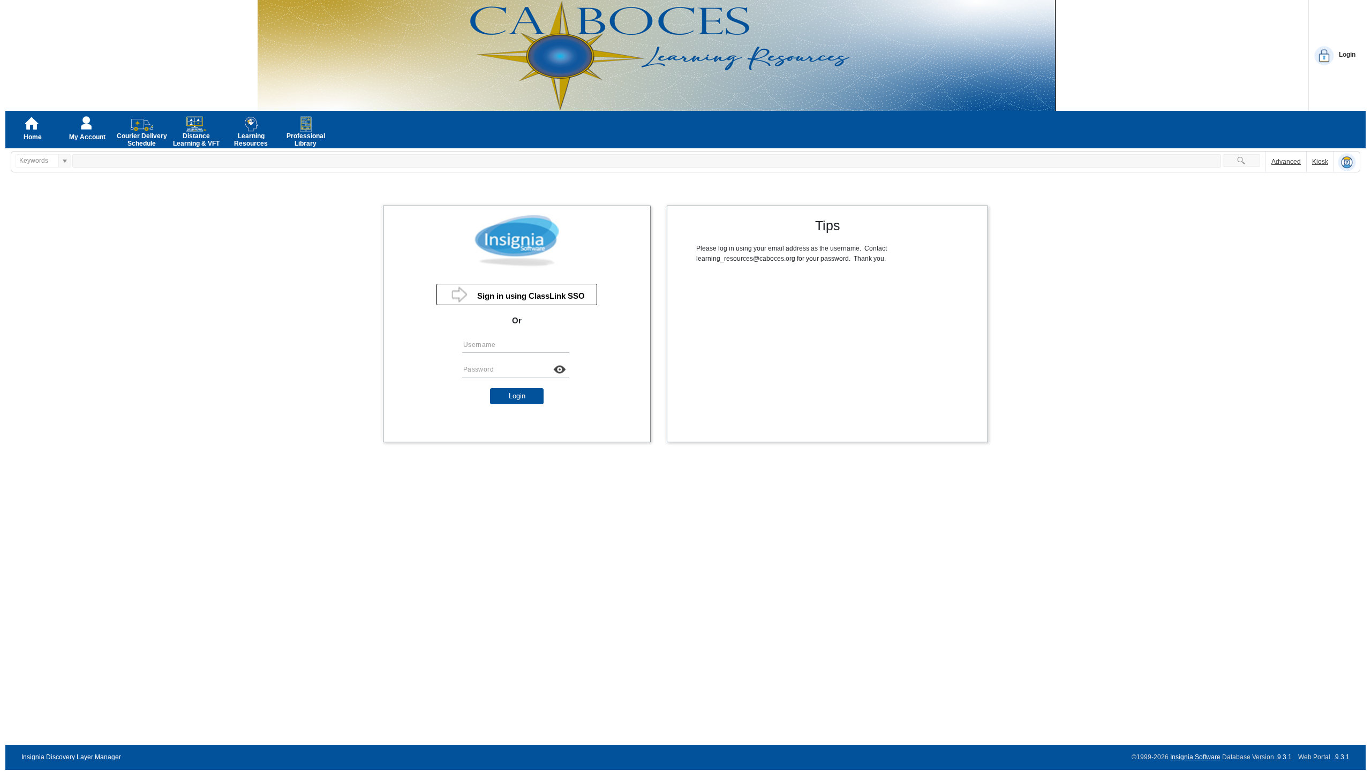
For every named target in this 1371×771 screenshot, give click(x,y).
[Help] (1347, 162)
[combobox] (37, 161)
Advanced (1286, 161)
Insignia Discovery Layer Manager (71, 757)
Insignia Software (1195, 757)
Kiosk (1320, 161)
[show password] (560, 369)
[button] (1241, 160)
